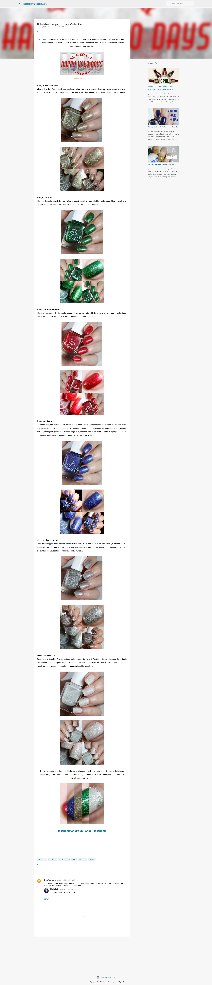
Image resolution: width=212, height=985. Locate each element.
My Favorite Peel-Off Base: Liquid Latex (162, 164)
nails (74, 859)
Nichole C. (54, 889)
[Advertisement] (82, 955)
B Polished (42, 39)
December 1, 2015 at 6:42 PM (69, 889)
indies (67, 859)
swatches (82, 859)
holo (61, 859)
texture (91, 859)
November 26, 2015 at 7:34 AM (65, 880)
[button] (38, 31)
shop (88, 830)
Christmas (52, 859)
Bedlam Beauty (35, 3)
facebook (100, 830)
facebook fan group (70, 830)
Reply (46, 899)
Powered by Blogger (107, 977)
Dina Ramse (49, 880)
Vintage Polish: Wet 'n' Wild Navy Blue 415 (163, 127)
